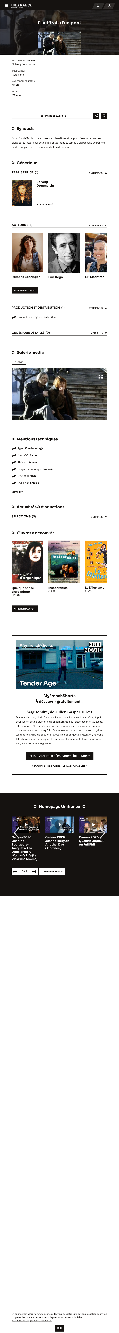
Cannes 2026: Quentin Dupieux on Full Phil (91, 840)
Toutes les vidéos (52, 871)
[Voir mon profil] (109, 6)
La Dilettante (94, 587)
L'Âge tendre (37, 711)
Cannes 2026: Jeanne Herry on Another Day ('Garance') (57, 842)
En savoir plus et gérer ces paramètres (32, 1320)
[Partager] (96, 116)
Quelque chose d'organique (23, 590)
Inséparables (57, 588)
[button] (100, 376)
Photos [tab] (19, 362)
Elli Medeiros (94, 277)
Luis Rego (55, 277)
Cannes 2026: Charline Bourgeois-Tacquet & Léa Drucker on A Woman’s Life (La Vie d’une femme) (24, 848)
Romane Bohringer (26, 277)
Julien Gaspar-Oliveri (74, 711)
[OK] (59, 1328)
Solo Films (18, 74)
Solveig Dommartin (23, 64)
